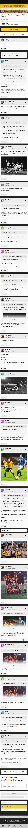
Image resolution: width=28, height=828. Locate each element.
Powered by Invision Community (14, 821)
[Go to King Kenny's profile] (2, 608)
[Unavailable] (14, 585)
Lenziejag (18, 256)
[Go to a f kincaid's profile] (2, 403)
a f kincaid (18, 426)
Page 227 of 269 (14, 34)
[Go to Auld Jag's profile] (2, 251)
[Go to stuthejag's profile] (2, 374)
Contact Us (22, 820)
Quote (5, 48)
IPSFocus (10, 820)
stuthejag (18, 613)
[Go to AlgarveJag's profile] (2, 299)
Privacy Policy (16, 820)
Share (14, 793)
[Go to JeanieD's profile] (2, 184)
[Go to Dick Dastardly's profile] (2, 102)
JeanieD (18, 233)
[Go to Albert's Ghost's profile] (2, 645)
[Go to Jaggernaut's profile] (2, 40)
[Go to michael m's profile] (2, 200)
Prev (5, 34)
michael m (17, 66)
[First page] (2, 34)
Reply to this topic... (9, 786)
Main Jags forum (14, 24)
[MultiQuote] (2, 49)
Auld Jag (17, 280)
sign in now (8, 780)
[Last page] (26, 34)
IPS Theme (5, 820)
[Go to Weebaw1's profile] (2, 490)
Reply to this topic (14, 29)
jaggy (16, 123)
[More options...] (25, 40)
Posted (10, 40)
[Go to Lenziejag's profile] (2, 227)
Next (23, 34)
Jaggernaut (5, 23)
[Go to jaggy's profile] (2, 61)
